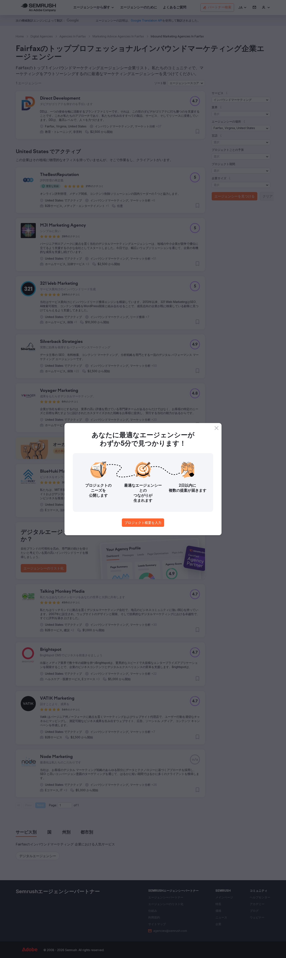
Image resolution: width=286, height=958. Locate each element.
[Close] (216, 428)
